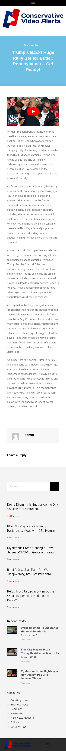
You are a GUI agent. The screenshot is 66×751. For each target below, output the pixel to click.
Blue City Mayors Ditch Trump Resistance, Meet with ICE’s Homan (40, 653)
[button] (33, 3)
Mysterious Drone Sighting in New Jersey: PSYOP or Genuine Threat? (39, 675)
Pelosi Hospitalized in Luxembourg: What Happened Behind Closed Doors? (30, 596)
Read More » (13, 516)
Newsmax (16, 713)
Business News (33, 45)
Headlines (16, 709)
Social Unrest (18, 726)
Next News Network (22, 717)
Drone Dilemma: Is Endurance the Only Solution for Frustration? (39, 631)
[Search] (54, 486)
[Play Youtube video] (33, 111)
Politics (15, 722)
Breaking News (19, 700)
